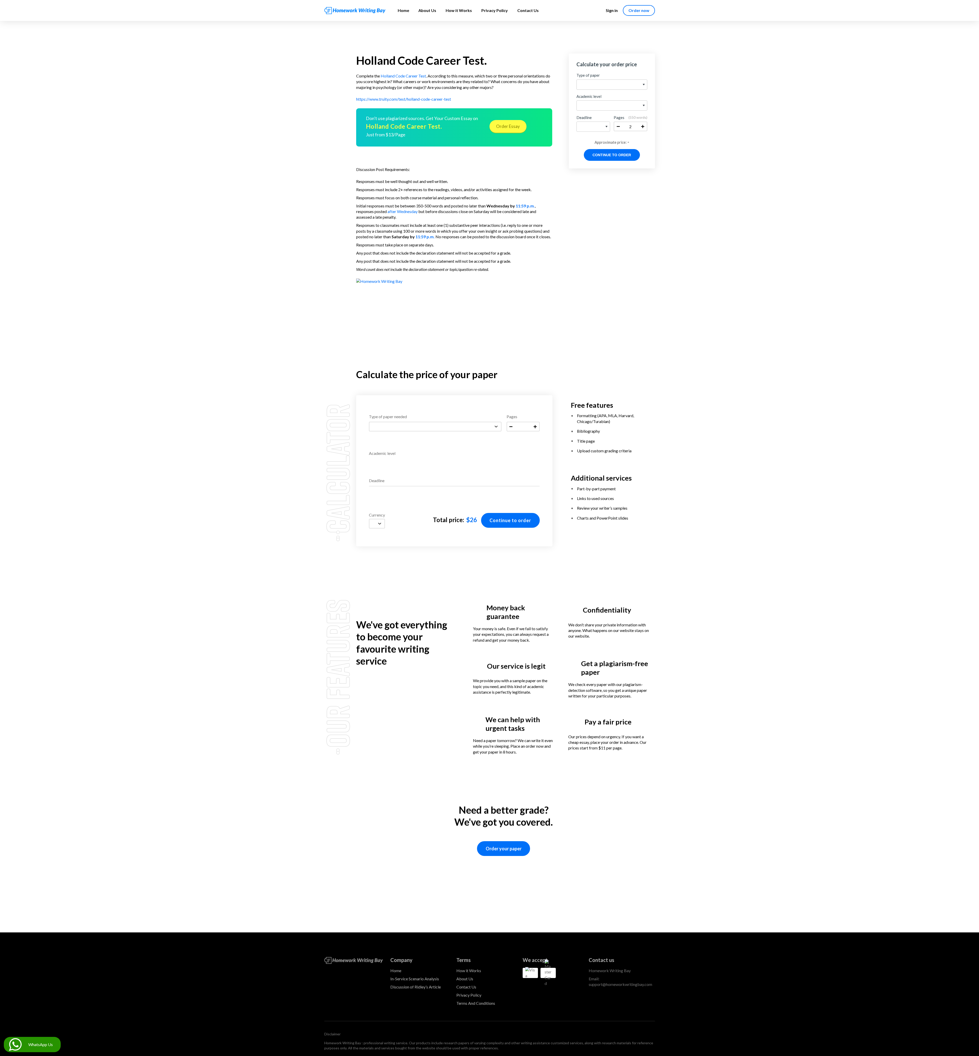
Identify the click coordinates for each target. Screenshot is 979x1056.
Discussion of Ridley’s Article (415, 986)
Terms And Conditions (475, 1003)
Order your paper (504, 848)
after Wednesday (403, 211)
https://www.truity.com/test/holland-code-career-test (403, 99)
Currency (377, 515)
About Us (427, 10)
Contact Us (528, 10)
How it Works (459, 10)
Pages (512, 417)
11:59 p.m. (525, 205)
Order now (638, 10)
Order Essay (508, 126)
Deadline (376, 481)
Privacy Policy (494, 10)
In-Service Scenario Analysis (414, 978)
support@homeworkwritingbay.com (620, 984)
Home (403, 10)
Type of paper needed (388, 417)
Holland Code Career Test (403, 75)
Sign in (612, 10)
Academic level (382, 453)
